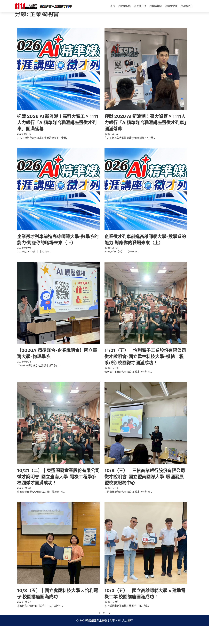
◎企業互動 (124, 6)
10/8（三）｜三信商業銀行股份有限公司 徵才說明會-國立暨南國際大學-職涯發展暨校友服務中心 (144, 477)
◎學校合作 (140, 6)
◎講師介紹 (155, 6)
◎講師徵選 (171, 6)
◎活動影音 (186, 6)
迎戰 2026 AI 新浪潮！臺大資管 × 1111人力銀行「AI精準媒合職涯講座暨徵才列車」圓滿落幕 (145, 122)
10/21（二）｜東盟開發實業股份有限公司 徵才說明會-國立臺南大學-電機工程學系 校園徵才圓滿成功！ (58, 477)
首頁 (112, 6)
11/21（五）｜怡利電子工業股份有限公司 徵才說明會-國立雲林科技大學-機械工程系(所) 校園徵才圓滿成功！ (145, 356)
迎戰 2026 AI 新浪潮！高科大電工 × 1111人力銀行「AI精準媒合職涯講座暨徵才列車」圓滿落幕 (57, 122)
